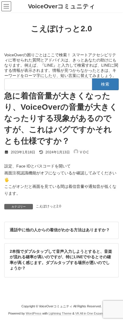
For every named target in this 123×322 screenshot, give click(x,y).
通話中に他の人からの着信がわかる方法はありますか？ (60, 229)
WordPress (33, 313)
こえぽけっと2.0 (48, 206)
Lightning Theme (60, 313)
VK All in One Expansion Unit (95, 313)
